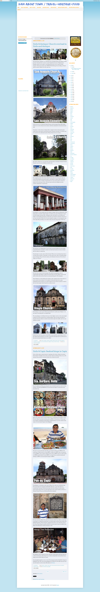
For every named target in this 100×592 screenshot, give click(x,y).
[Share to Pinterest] (37, 344)
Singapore (72, 161)
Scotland (71, 160)
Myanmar (71, 150)
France (71, 125)
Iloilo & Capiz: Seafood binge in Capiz (50, 351)
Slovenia (71, 164)
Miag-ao (63, 340)
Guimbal (53, 340)
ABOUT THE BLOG (32, 7)
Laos (71, 140)
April (72, 71)
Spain (71, 167)
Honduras (72, 130)
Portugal (71, 157)
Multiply (53, 562)
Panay (55, 565)
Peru (71, 156)
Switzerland (72, 170)
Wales (71, 181)
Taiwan (71, 171)
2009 (71, 94)
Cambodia (72, 116)
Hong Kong (72, 132)
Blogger (57, 585)
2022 (71, 75)
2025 (71, 65)
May (72, 67)
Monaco (71, 149)
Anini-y (43, 340)
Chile (71, 119)
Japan (71, 139)
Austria (71, 109)
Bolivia (71, 112)
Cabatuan (48, 340)
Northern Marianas (73, 154)
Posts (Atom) (40, 573)
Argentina (72, 108)
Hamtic (56, 340)
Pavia (57, 565)
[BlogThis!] (34, 344)
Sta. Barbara (62, 565)
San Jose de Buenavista (44, 341)
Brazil (71, 113)
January (73, 73)
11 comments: (35, 340)
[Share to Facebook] (36, 344)
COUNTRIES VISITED (46, 7)
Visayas (53, 341)
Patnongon (35, 341)
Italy (71, 137)
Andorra (71, 106)
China (71, 120)
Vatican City (72, 178)
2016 (71, 82)
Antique (45, 340)
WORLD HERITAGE (53, 7)
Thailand (71, 173)
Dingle (51, 340)
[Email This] (33, 344)
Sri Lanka (71, 168)
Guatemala (72, 129)
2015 (71, 84)
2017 (71, 80)
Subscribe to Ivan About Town (23, 90)
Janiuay (60, 340)
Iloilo (58, 340)
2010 (71, 92)
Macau (71, 144)
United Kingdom (73, 174)
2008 (71, 96)
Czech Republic (72, 122)
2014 (71, 85)
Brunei (71, 115)
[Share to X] (35, 344)
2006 (71, 99)
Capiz (49, 565)
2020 (71, 77)
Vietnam (71, 180)
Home (48, 571)
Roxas (59, 565)
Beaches (43, 565)
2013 (71, 87)
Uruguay (71, 177)
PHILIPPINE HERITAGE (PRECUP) (74, 7)
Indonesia (72, 136)
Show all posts (57, 38)
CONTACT (19, 9)
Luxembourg (72, 143)
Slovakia (71, 163)
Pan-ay (53, 565)
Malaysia (71, 146)
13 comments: (35, 565)
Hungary (71, 133)
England (71, 123)
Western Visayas (56, 341)
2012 (71, 89)
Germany (71, 126)
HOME (18, 7)
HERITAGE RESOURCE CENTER (62, 7)
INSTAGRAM (39, 7)
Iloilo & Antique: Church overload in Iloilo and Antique (50, 45)
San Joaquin (39, 341)
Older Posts (65, 571)
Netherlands (72, 153)
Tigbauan (49, 341)
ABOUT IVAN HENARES (24, 7)
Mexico (71, 147)
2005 (71, 101)
